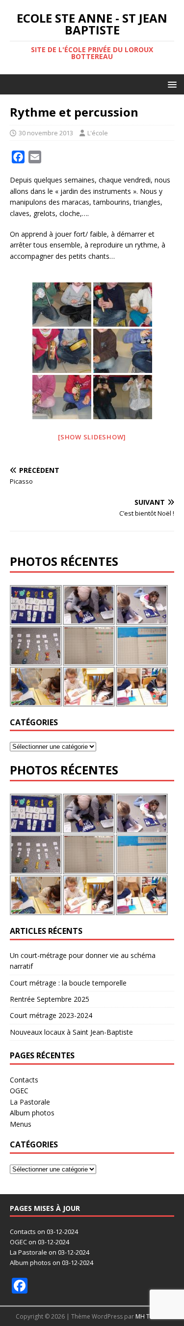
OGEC (19, 1090)
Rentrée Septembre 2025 (49, 999)
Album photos (32, 1112)
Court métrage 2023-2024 (51, 1015)
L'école (97, 132)
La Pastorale (30, 1102)
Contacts (24, 1079)
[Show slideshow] (92, 436)
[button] (170, 84)
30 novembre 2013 (46, 132)
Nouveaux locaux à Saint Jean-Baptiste (71, 1032)
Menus (20, 1124)
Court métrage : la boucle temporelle (68, 982)
